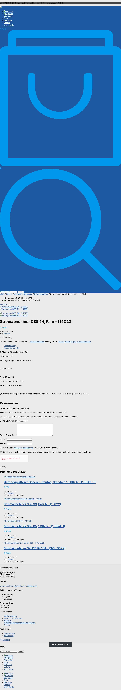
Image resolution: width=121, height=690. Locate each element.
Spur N (9, 294)
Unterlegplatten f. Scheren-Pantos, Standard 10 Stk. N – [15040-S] (50, 482)
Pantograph (70, 341)
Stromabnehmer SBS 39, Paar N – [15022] (32, 504)
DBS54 (61, 341)
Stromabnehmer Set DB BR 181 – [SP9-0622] (34, 548)
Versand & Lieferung (13, 618)
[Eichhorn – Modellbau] (10, 7)
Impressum (8, 636)
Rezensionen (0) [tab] (11, 348)
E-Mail (3, 443)
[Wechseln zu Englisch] (62, 13)
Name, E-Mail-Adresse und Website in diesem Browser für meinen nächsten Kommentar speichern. (46, 452)
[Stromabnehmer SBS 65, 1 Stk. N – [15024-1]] (18, 521)
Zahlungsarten (10, 616)
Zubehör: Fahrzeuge (23, 294)
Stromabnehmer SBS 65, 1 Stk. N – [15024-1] (34, 526)
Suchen (21, 292)
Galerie (7, 23)
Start (2, 294)
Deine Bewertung (8, 421)
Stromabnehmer (41, 294)
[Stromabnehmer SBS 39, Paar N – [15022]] (23, 499)
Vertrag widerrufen (60, 644)
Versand (7, 333)
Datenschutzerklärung (23, 448)
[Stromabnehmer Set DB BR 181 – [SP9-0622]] (24, 543)
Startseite (8, 16)
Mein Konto (9, 25)
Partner (7, 625)
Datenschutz (9, 633)
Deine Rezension (8, 435)
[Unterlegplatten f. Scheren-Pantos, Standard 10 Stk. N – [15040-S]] (19, 477)
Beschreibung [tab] (10, 346)
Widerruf (7, 620)
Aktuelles (8, 20)
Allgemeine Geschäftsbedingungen (19, 623)
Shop (6, 18)
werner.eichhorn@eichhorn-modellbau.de (18, 586)
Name (3, 439)
